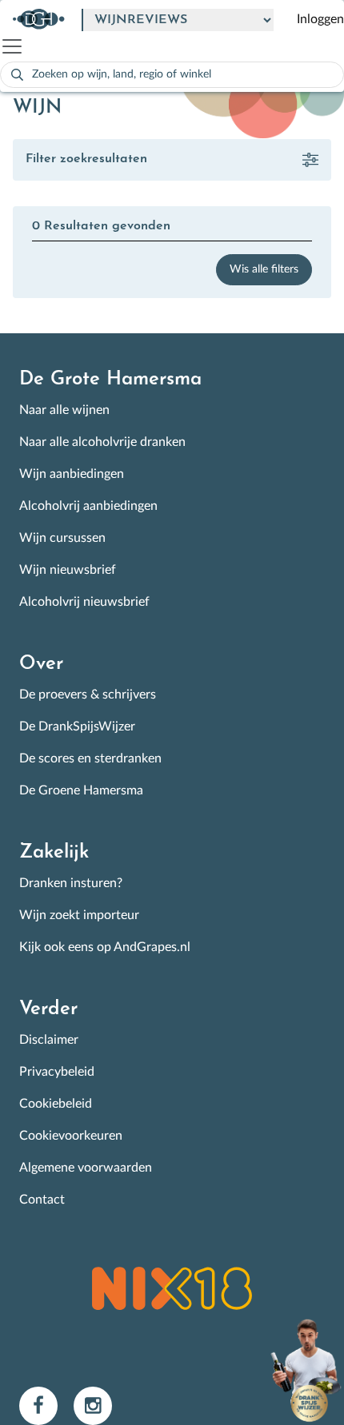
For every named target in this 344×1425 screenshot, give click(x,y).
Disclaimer (48, 1039)
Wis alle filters (264, 269)
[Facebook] (46, 1405)
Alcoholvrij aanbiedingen (88, 506)
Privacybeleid (56, 1071)
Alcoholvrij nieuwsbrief (84, 601)
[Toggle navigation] (18, 46)
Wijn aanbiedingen (71, 474)
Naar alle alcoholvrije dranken (102, 442)
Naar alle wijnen (64, 410)
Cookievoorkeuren (70, 1135)
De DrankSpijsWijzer (77, 726)
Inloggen (320, 19)
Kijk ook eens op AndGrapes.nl (104, 947)
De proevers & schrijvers (87, 694)
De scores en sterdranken (90, 758)
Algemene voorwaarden (85, 1167)
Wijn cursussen (62, 537)
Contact (42, 1199)
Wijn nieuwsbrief (67, 569)
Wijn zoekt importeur (79, 915)
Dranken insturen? (70, 883)
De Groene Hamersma (81, 790)
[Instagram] (99, 1405)
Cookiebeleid (55, 1103)
